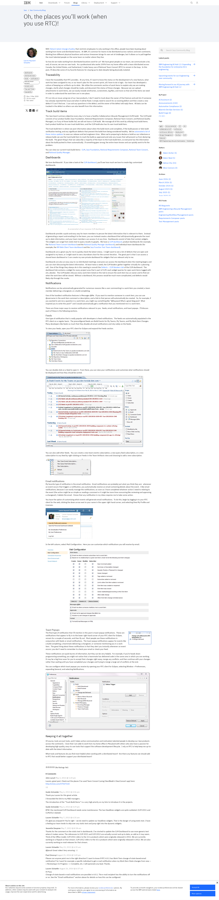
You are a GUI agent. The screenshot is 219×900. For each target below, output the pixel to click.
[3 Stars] (50, 767)
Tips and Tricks (29, 89)
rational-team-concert (29, 82)
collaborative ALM (165, 129)
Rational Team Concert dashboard (63, 244)
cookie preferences (106, 888)
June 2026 (163, 179)
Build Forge (163, 113)
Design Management (166, 135)
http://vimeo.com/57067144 (58, 784)
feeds (26, 78)
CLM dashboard (90, 162)
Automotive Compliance (169, 106)
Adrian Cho (167, 163)
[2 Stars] (48, 767)
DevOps (178, 135)
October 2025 (165, 186)
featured (162, 138)
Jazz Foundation (92, 150)
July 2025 (163, 192)
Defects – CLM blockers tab (112, 267)
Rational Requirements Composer (114, 150)
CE (160, 116)
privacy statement (88, 892)
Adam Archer (168, 153)
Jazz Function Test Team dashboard (105, 247)
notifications (35, 78)
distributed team (30, 75)
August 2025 (164, 189)
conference (177, 129)
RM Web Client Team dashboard (70, 247)
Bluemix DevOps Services (169, 109)
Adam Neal (167, 158)
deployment (179, 132)
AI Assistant (164, 100)
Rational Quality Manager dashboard (99, 244)
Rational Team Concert (138, 150)
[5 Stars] (54, 767)
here (158, 890)
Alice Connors (169, 168)
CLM (83, 150)
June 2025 (163, 195)
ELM (184, 135)
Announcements (165, 103)
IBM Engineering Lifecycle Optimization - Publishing (176, 141)
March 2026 (164, 182)
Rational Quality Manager (59, 152)
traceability (28, 92)
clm (185, 126)
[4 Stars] (52, 767)
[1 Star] (46, 767)
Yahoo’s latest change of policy (62, 49)
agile (161, 126)
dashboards (28, 72)
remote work (29, 86)
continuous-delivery (166, 132)
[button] (217, 882)
